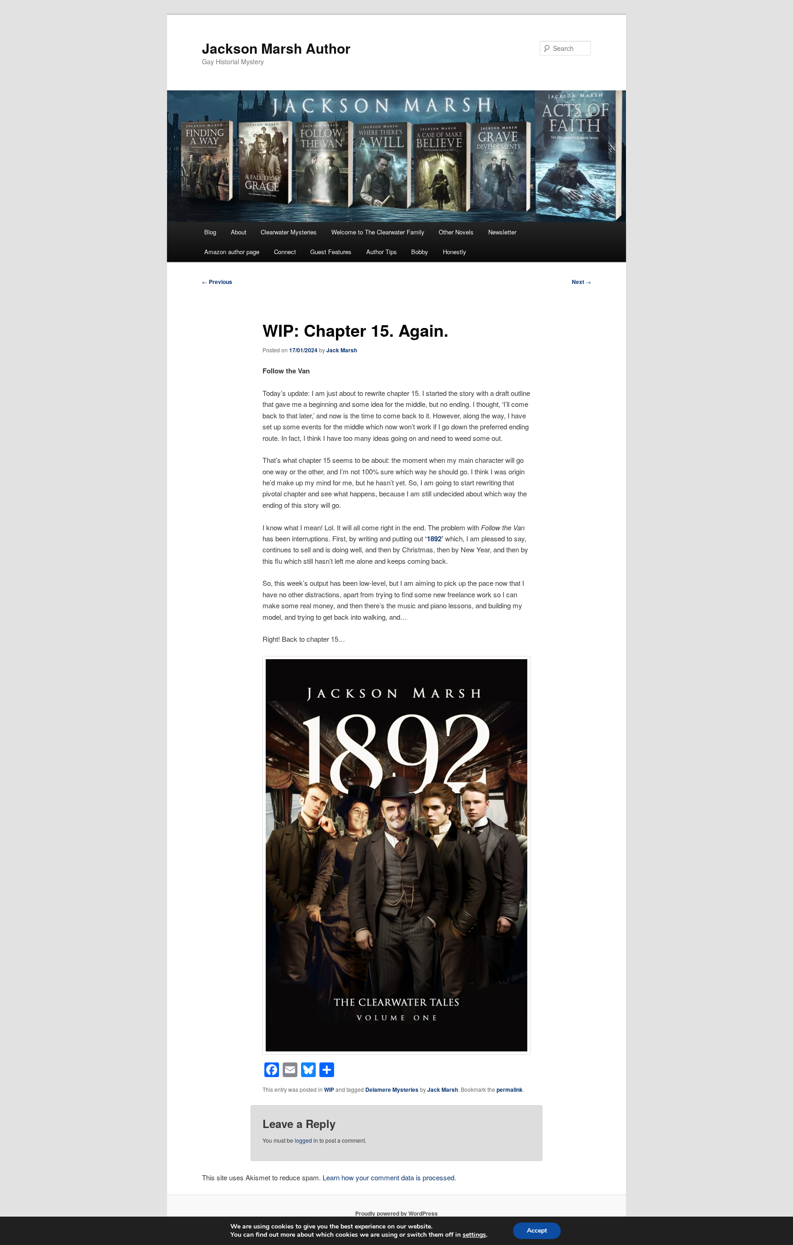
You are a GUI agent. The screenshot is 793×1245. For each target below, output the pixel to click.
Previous (217, 282)
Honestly (454, 251)
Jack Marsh (341, 350)
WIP (329, 1089)
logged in (306, 1140)
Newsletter (502, 232)
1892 (434, 539)
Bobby (419, 251)
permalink (510, 1089)
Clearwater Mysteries (289, 232)
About (238, 232)
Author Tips (381, 251)
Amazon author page (231, 251)
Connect (285, 251)
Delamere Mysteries (392, 1089)
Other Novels (456, 232)
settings (474, 1235)
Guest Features (331, 251)
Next (581, 282)
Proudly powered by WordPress (396, 1213)
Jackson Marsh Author (276, 48)
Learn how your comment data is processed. (389, 1177)
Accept (537, 1230)
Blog (210, 232)
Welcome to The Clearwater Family (377, 232)
